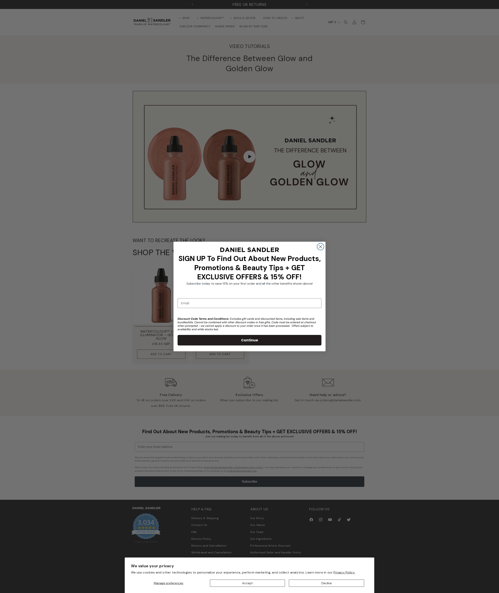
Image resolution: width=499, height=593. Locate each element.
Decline (326, 583)
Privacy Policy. (344, 572)
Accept (247, 583)
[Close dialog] (320, 246)
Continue (249, 340)
